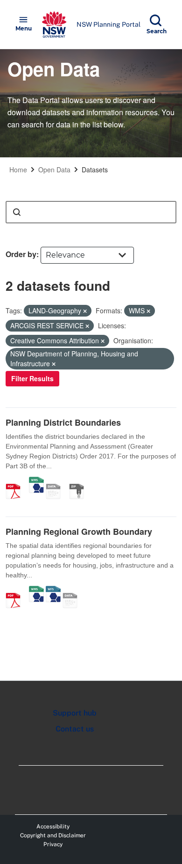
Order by (21, 254)
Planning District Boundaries (63, 422)
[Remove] (85, 311)
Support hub (75, 713)
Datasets (95, 169)
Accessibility (53, 826)
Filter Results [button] (32, 378)
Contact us (75, 728)
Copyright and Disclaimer (53, 835)
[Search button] (17, 212)
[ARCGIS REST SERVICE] (56, 481)
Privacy (53, 844)
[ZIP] (80, 481)
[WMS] (36, 481)
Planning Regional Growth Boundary (79, 531)
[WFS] (53, 590)
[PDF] (16, 481)
